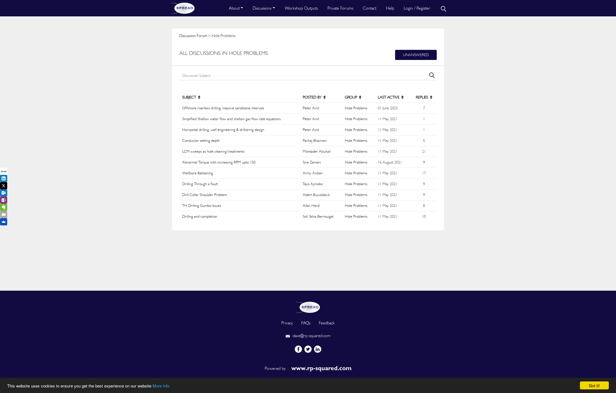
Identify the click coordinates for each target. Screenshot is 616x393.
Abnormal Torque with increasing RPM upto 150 (219, 162)
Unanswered (416, 54)
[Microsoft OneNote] (3, 200)
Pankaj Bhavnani (315, 140)
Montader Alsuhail (317, 151)
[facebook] (298, 349)
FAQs (305, 322)
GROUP (351, 97)
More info (161, 386)
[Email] (3, 214)
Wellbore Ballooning (197, 173)
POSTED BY (312, 97)
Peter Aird (311, 108)
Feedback (327, 322)
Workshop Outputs (301, 8)
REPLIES (422, 97)
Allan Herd (311, 205)
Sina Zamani (312, 162)
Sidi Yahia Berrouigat (318, 216)
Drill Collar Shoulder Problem (204, 194)
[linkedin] (317, 349)
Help (390, 8)
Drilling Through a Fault (200, 184)
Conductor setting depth (201, 140)
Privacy (287, 322)
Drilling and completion (199, 216)
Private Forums (340, 8)
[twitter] (308, 349)
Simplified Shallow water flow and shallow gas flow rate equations (231, 119)
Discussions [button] (262, 8)
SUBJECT (189, 97)
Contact (369, 8)
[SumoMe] (3, 221)
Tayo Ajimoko (313, 184)
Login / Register (417, 8)
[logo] (308, 306)
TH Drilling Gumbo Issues (201, 205)
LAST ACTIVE (389, 97)
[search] (443, 8)
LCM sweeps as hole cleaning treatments (213, 151)
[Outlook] (3, 192)
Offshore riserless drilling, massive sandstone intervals (223, 108)
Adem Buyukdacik (316, 194)
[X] (3, 185)
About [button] (234, 8)
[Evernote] (3, 207)
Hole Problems (356, 108)
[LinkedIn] (3, 178)
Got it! (594, 385)
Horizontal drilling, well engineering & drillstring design (223, 129)
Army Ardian (313, 173)
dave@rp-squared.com (311, 335)
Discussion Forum (193, 35)
